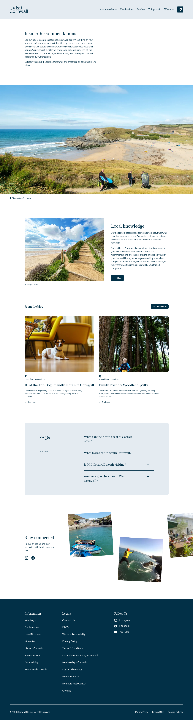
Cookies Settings (175, 712)
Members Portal (70, 676)
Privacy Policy (69, 641)
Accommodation (108, 9)
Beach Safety (32, 655)
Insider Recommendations (35, 379)
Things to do (154, 9)
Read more (31, 402)
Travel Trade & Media (36, 669)
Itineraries (30, 641)
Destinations (127, 9)
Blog (119, 278)
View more (161, 306)
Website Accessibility (73, 634)
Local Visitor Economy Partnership (80, 655)
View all (45, 452)
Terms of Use (158, 712)
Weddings (30, 620)
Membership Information (75, 662)
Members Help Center (74, 683)
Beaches (141, 9)
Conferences (32, 627)
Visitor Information (34, 648)
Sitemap (66, 690)
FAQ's (65, 627)
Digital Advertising (72, 669)
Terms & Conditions (73, 648)
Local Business (33, 634)
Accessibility (31, 662)
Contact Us (68, 620)
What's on (169, 9)
